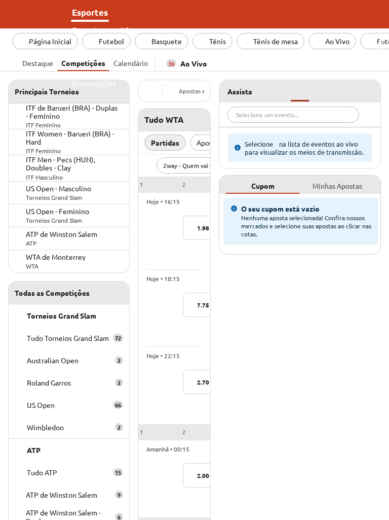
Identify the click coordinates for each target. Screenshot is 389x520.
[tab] (37, 62)
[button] (174, 185)
